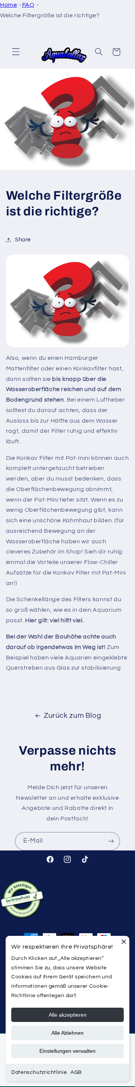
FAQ (28, 5)
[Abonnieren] (111, 841)
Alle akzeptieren (68, 1015)
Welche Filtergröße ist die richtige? (50, 15)
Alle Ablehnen (67, 1033)
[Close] (123, 941)
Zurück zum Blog (72, 715)
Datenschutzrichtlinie (39, 1072)
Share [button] (23, 240)
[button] (15, 52)
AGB (76, 1072)
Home (8, 5)
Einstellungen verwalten (67, 1051)
